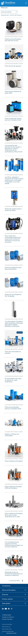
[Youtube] (6, 609)
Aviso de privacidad (7, 624)
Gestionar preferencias (8, 631)
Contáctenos (6, 586)
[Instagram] (12, 609)
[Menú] (26, 3)
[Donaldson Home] (12, 3)
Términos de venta (6, 629)
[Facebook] (9, 609)
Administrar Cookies (11, 633)
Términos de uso (6, 626)
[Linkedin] (3, 609)
